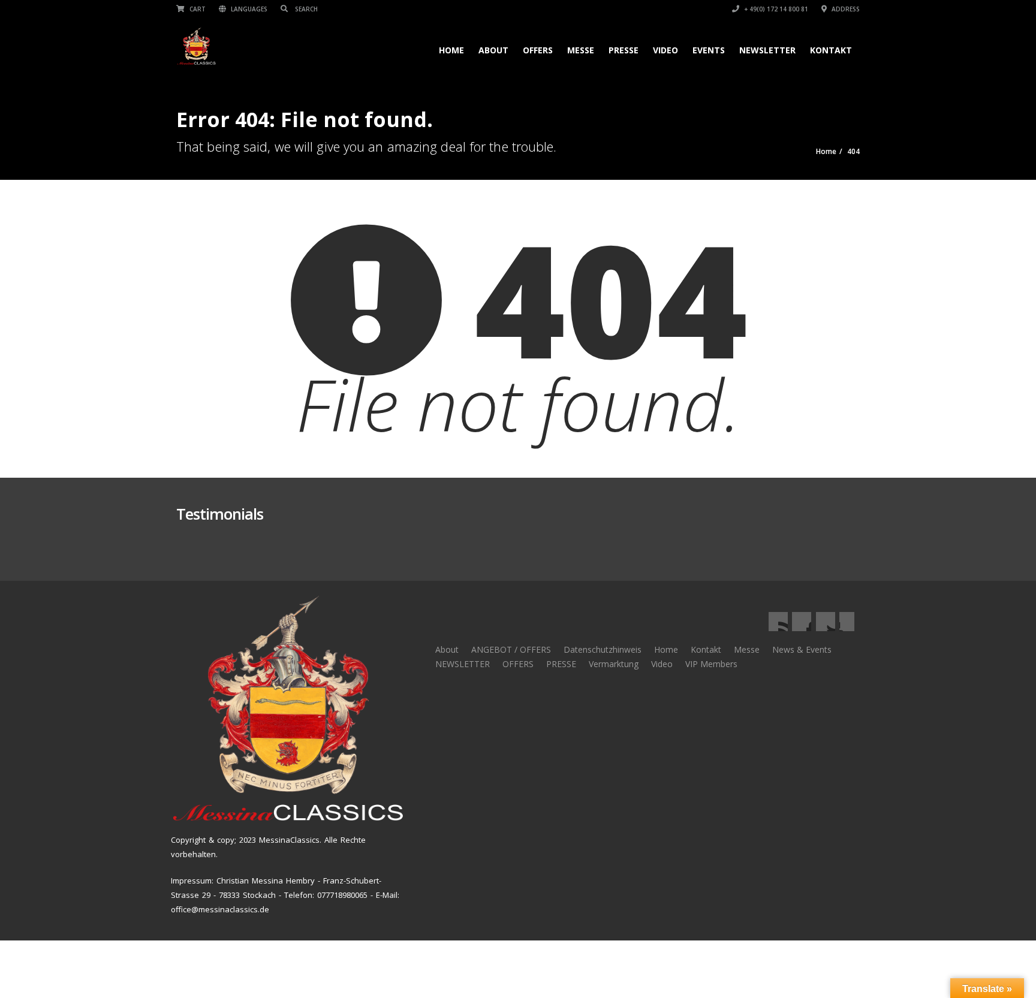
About (493, 50)
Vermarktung (614, 664)
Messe (580, 50)
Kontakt (831, 50)
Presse (624, 50)
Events (708, 50)
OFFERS (538, 50)
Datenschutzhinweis (603, 649)
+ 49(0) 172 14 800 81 (775, 9)
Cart (197, 9)
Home (451, 50)
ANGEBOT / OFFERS (511, 649)
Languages (248, 9)
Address (845, 9)
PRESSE (561, 664)
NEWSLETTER (767, 50)
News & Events (802, 649)
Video (665, 50)
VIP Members (711, 664)
